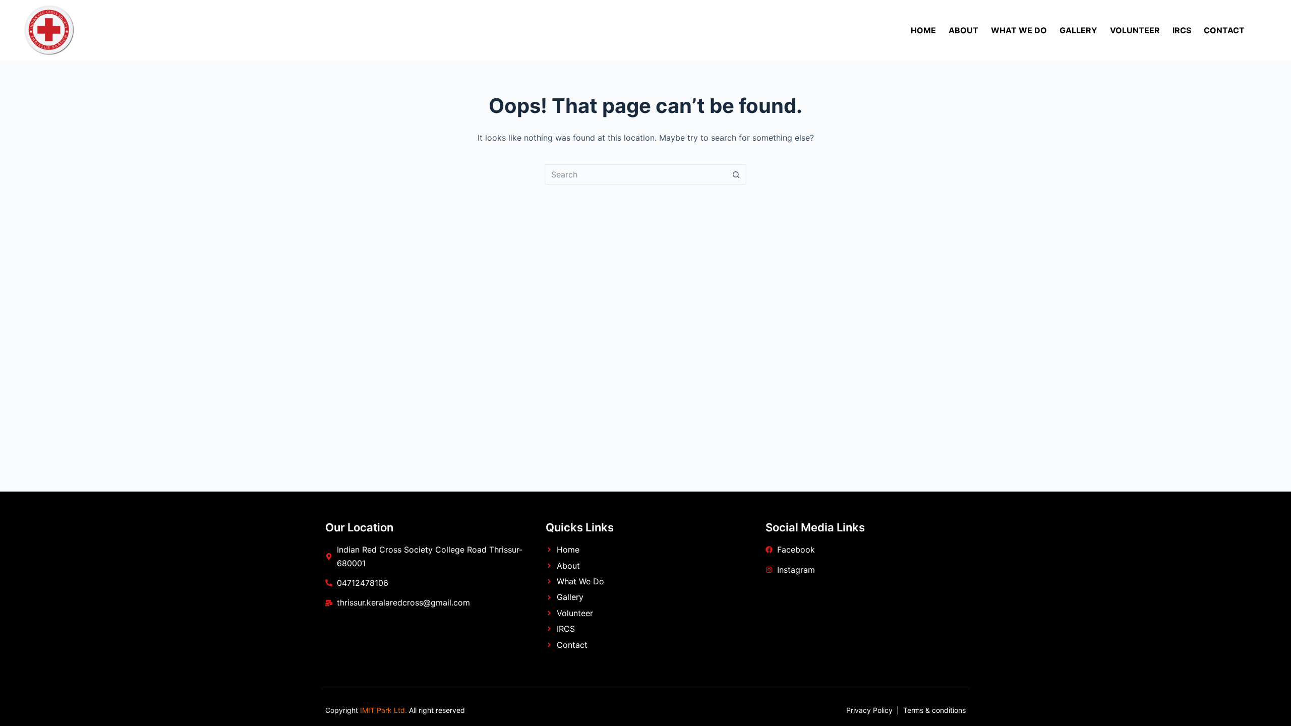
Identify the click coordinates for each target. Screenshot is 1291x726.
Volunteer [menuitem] (1135, 30)
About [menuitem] (963, 30)
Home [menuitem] (923, 30)
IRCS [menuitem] (1181, 30)
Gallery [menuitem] (1078, 30)
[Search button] (736, 174)
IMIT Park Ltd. (382, 710)
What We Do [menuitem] (1019, 30)
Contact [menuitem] (1224, 30)
